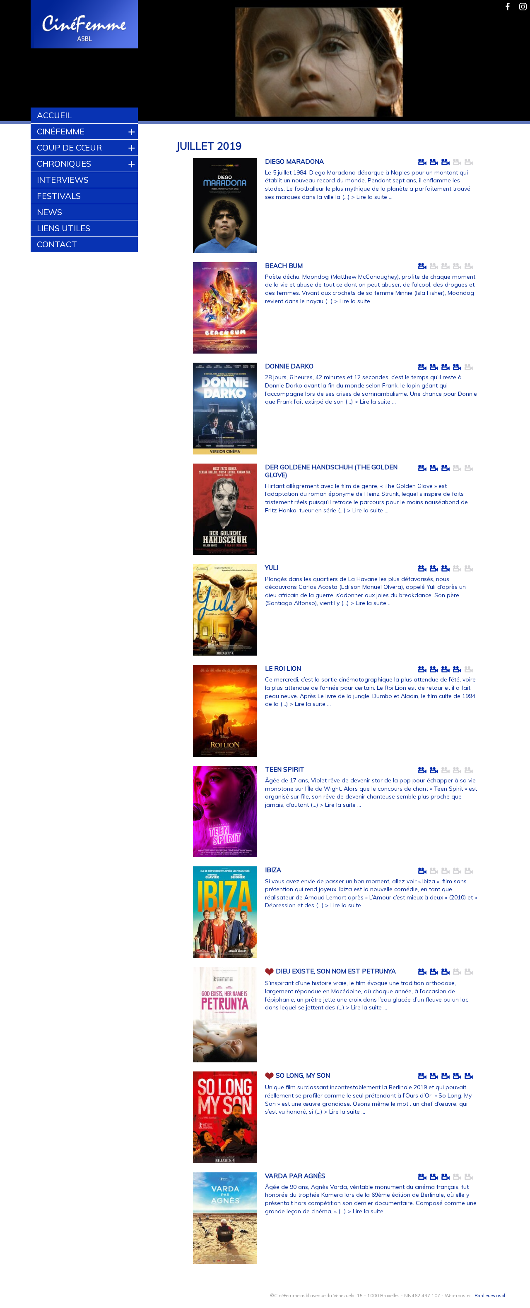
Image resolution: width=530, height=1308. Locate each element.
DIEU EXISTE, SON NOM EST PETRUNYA (336, 971)
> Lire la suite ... (372, 197)
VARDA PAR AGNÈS (295, 1176)
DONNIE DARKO (289, 366)
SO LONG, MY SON (303, 1075)
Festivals (59, 196)
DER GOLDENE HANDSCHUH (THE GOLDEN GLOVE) (331, 471)
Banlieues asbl (490, 1295)
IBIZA (273, 870)
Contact (57, 244)
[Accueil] (85, 25)
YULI (271, 568)
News (49, 212)
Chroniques (64, 163)
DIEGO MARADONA (294, 161)
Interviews (63, 180)
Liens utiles (63, 228)
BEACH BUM (284, 266)
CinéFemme (60, 131)
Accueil (54, 115)
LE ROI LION (283, 668)
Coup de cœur (69, 147)
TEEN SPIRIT (284, 769)
